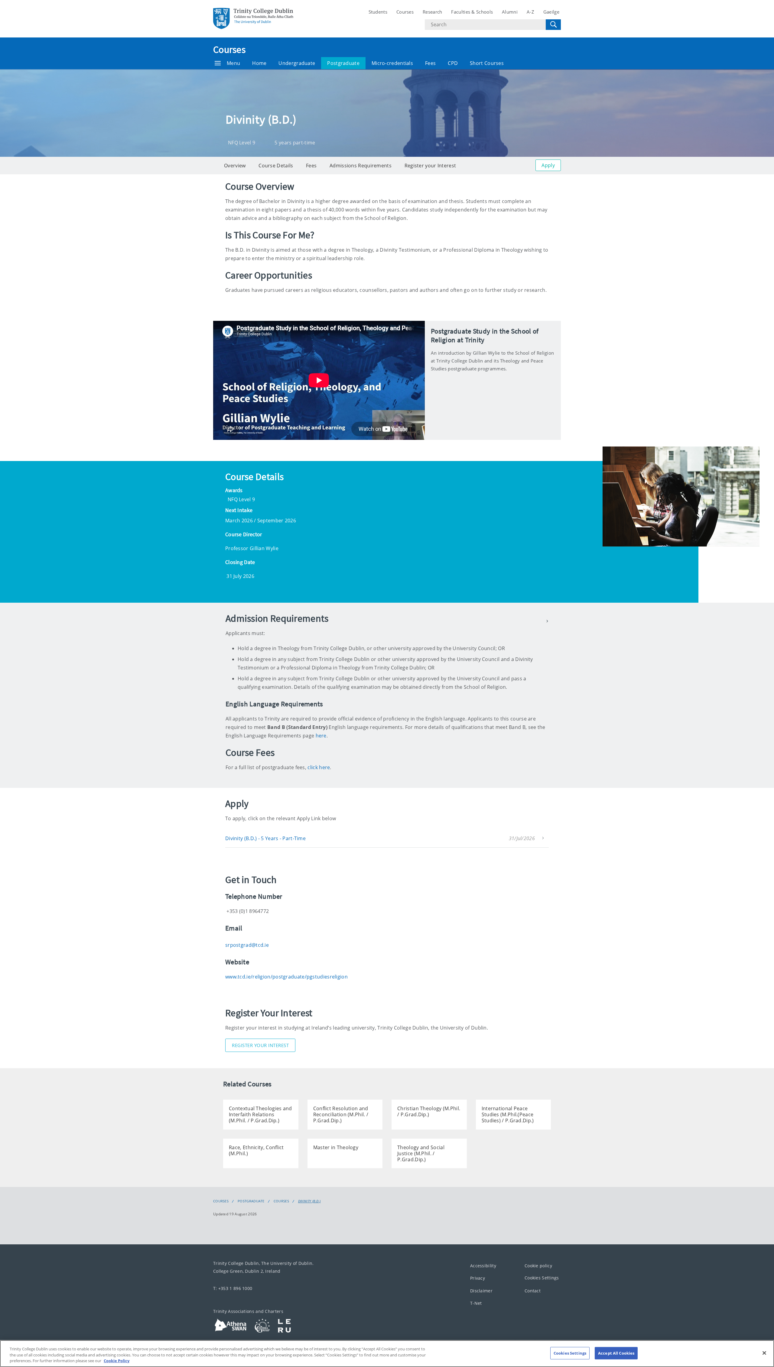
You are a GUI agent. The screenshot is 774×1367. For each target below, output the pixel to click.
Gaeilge (551, 12)
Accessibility (483, 1266)
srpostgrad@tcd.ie (247, 945)
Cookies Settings (542, 1278)
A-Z (530, 12)
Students (378, 12)
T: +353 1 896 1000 (232, 1288)
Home (259, 63)
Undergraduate (296, 63)
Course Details (276, 165)
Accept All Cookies (616, 1353)
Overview (235, 165)
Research (432, 12)
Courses (405, 12)
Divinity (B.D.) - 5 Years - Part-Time (265, 838)
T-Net (476, 1303)
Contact (533, 1291)
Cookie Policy (116, 1360)
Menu (233, 63)
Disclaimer (481, 1291)
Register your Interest (430, 165)
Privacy (477, 1278)
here (321, 735)
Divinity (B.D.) (309, 1201)
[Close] (764, 1352)
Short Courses (487, 63)
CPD (453, 63)
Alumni (510, 12)
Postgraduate (343, 63)
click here (318, 767)
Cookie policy (538, 1266)
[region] (387, 1353)
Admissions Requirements (361, 165)
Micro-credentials (392, 63)
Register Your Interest (260, 1045)
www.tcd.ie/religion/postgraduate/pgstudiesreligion (286, 976)
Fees (430, 63)
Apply (548, 165)
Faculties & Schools (472, 12)
